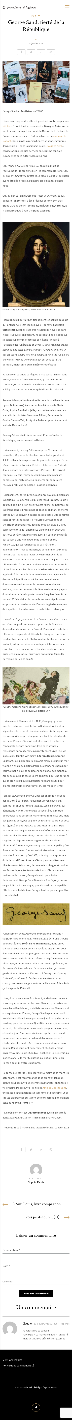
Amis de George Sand (54, 1087)
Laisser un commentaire (36, 1293)
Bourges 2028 (54, 146)
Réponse (65, 1323)
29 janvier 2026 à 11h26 (45, 1323)
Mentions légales (12, 1359)
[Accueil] (19, 7)
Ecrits (36, 16)
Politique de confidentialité (18, 1365)
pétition (7, 126)
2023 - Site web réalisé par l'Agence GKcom (38, 1387)
